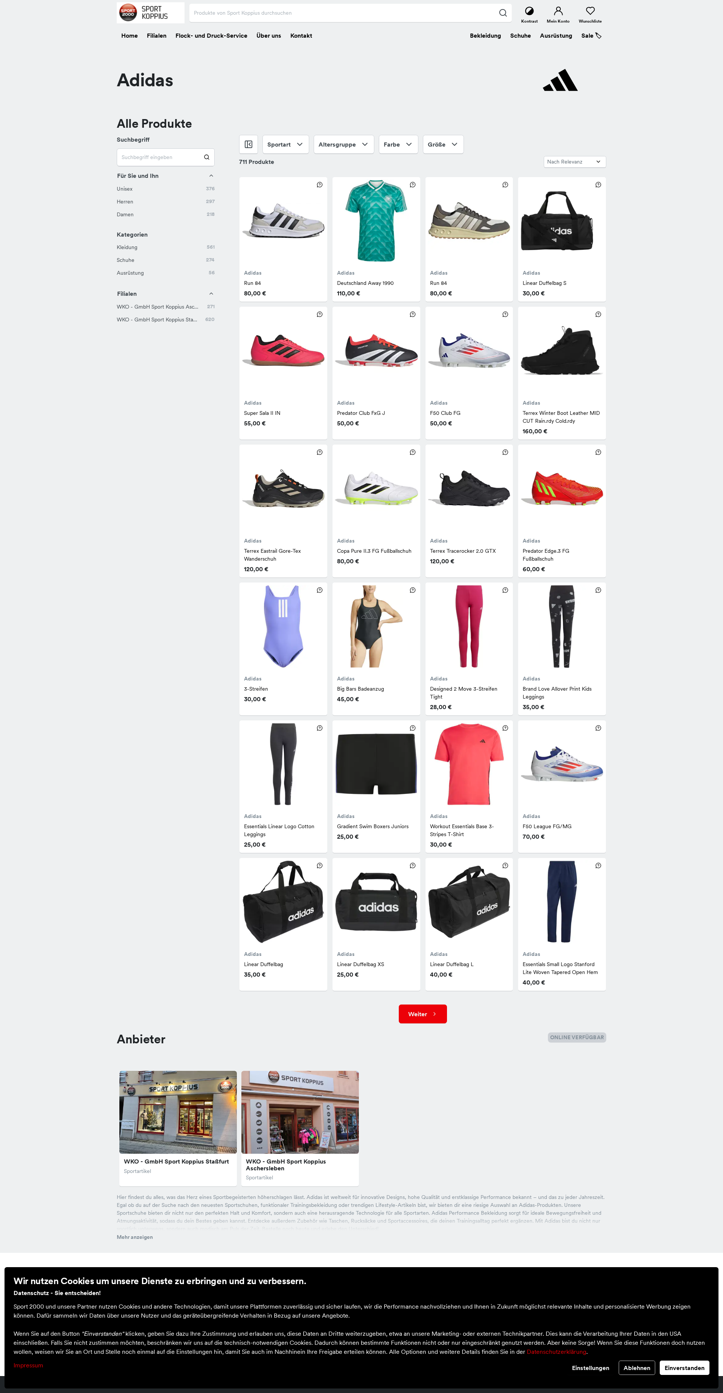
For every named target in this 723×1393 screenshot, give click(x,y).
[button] (165, 189)
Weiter (417, 1014)
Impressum (28, 1365)
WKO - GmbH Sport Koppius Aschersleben (286, 1165)
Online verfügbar (577, 1037)
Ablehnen (637, 1368)
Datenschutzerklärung (556, 1351)
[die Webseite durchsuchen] (502, 12)
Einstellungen (590, 1368)
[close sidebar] (248, 144)
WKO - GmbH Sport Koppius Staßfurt (176, 1161)
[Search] (207, 157)
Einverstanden (685, 1368)
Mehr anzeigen (135, 1237)
